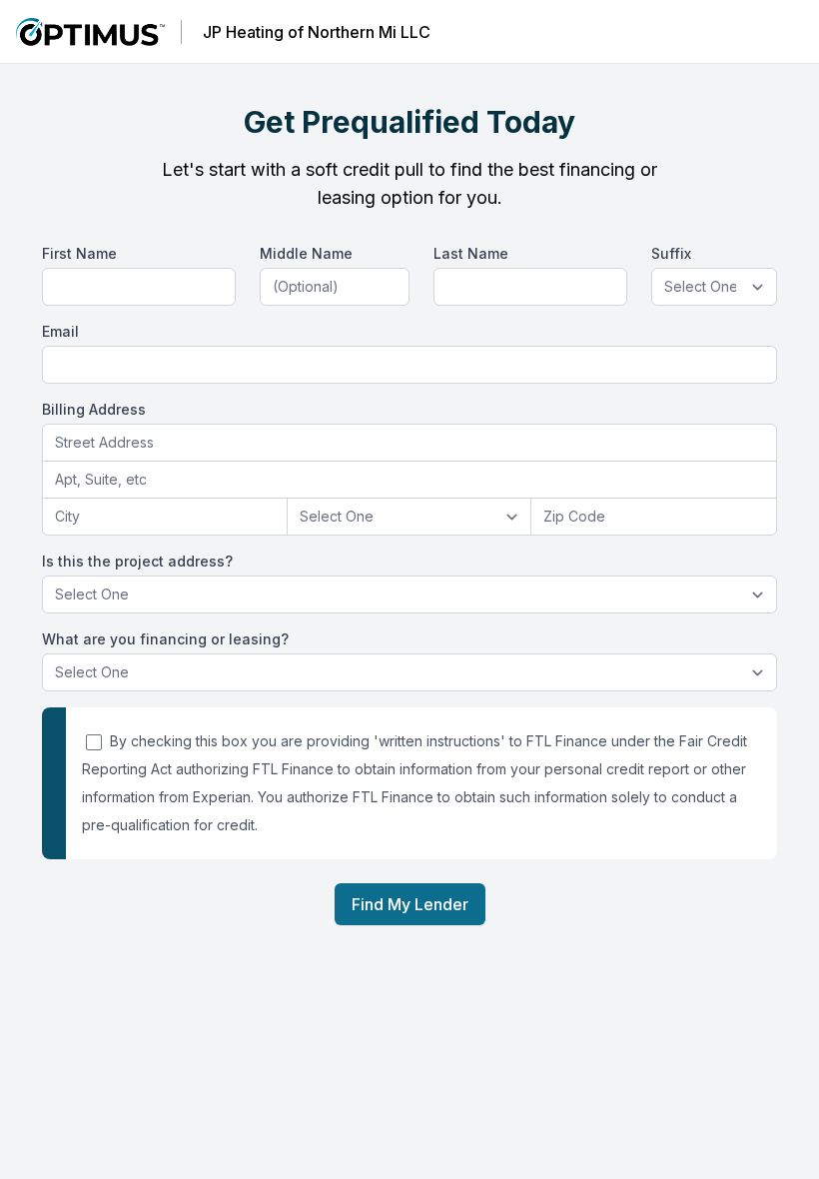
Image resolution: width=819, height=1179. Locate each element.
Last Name (470, 253)
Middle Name (306, 253)
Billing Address (94, 409)
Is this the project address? (137, 561)
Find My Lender (410, 904)
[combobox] (409, 443)
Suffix (671, 253)
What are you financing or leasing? (165, 638)
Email (60, 331)
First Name (79, 253)
